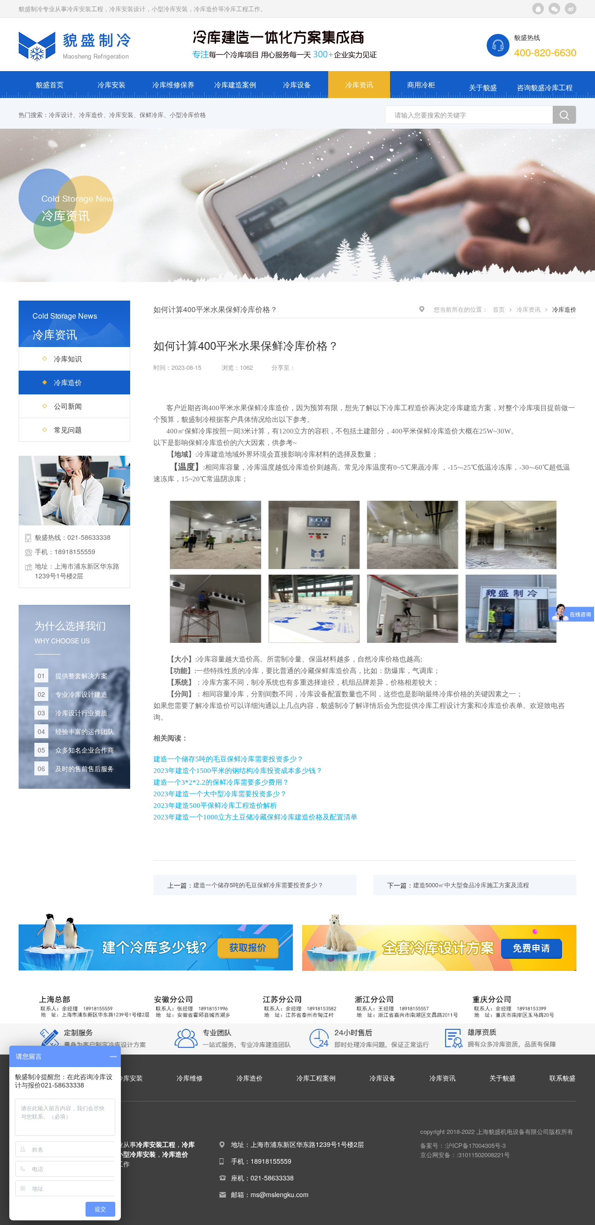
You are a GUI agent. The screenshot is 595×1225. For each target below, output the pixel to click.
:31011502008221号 (483, 1154)
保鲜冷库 (151, 114)
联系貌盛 (562, 1077)
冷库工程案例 (316, 1077)
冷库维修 (190, 1077)
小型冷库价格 (188, 114)
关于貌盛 (483, 87)
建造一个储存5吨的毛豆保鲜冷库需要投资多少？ (228, 759)
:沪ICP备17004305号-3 (475, 1145)
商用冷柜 (421, 84)
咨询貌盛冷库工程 (545, 87)
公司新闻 (68, 406)
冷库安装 (112, 84)
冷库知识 (68, 358)
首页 (499, 309)
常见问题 (68, 429)
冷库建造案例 (235, 84)
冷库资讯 (359, 84)
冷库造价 (91, 114)
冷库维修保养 (173, 84)
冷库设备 (297, 84)
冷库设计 (61, 114)
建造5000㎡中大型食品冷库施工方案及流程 (471, 884)
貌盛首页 (50, 84)
